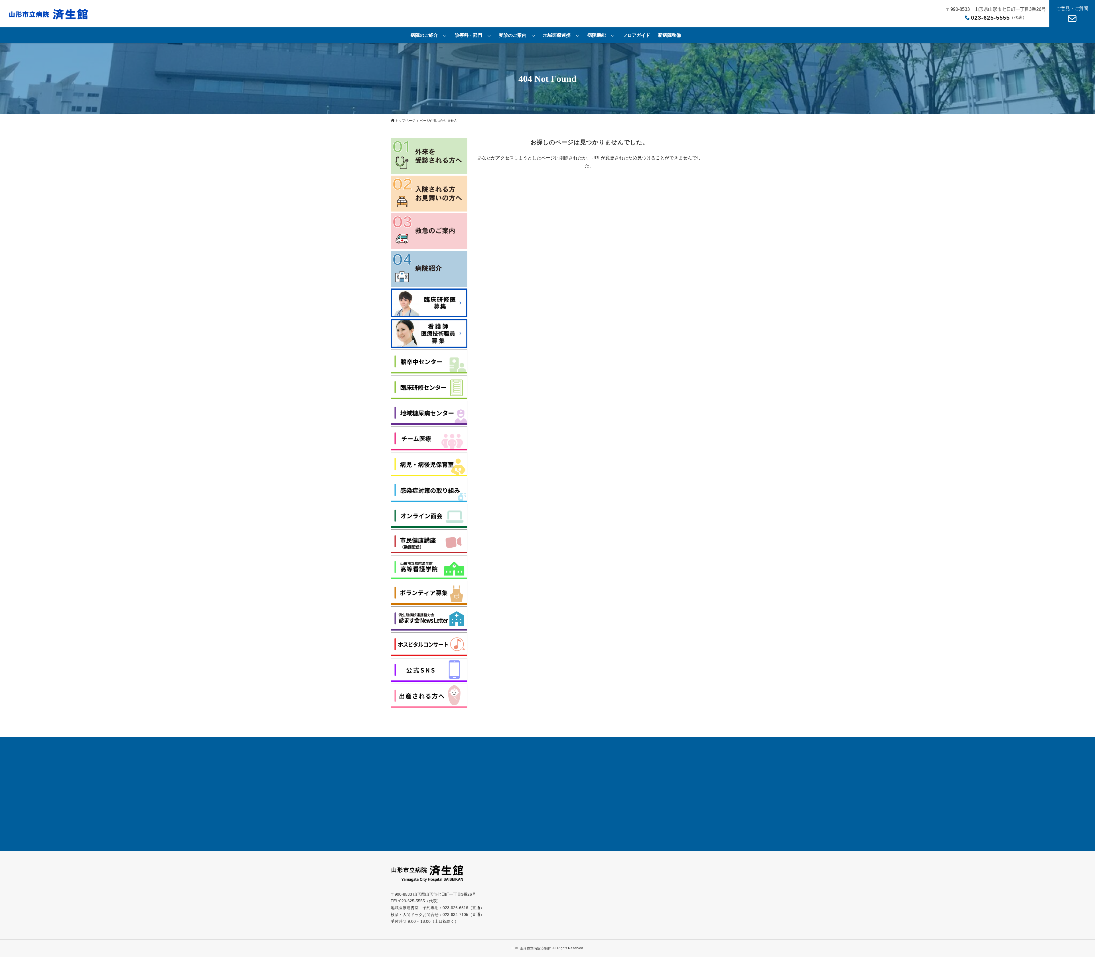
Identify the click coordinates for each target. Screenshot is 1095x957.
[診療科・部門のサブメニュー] (489, 35)
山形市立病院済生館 (535, 948)
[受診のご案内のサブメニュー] (533, 35)
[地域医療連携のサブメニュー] (577, 35)
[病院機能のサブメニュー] (613, 35)
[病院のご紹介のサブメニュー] (445, 35)
